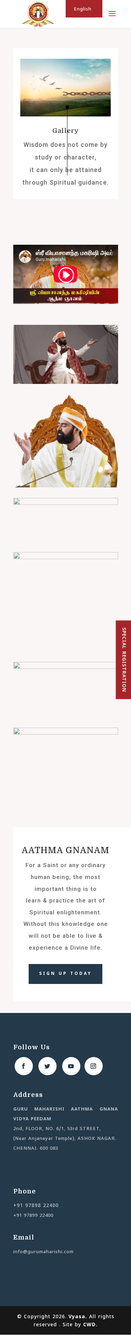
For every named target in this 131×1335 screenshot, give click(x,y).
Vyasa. (78, 1317)
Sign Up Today (65, 973)
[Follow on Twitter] (47, 1066)
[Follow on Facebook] (24, 1066)
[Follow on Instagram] (94, 1066)
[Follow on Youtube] (71, 1066)
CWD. (90, 1325)
